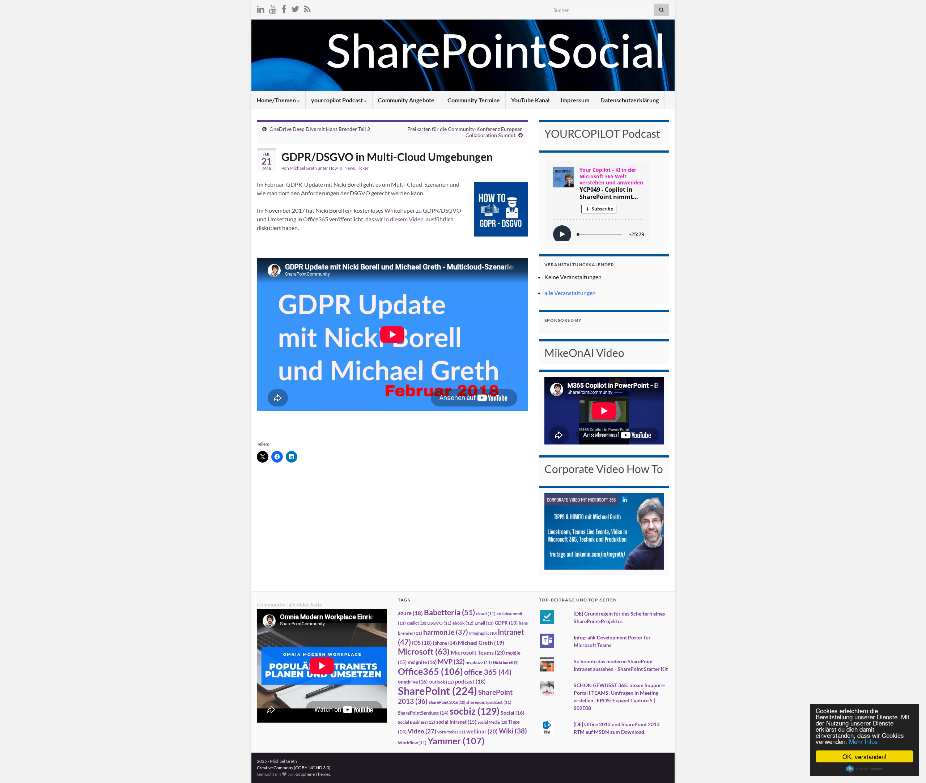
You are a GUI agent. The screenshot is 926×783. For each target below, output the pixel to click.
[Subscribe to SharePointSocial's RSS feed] (307, 8)
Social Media (492, 722)
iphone (445, 643)
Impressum (575, 100)
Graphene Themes (313, 774)
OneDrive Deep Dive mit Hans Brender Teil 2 (319, 129)
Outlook (441, 682)
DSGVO (439, 623)
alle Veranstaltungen (570, 292)
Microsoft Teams (478, 652)
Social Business (416, 722)
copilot (416, 623)
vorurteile (451, 732)
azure (410, 613)
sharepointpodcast (488, 702)
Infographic (483, 633)
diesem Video (407, 219)
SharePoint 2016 (447, 702)
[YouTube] (273, 8)
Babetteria (449, 612)
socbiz (475, 711)
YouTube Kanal (530, 100)
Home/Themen (277, 100)
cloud (486, 613)
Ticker (363, 168)
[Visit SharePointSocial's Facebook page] (283, 8)
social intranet (456, 722)
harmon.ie (445, 632)
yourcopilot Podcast (337, 100)
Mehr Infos (863, 741)
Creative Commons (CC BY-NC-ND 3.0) (294, 767)
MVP (451, 661)
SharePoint (437, 690)
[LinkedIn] (260, 8)
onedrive (413, 681)
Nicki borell (505, 662)
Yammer (456, 740)
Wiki (513, 731)
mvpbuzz (479, 662)
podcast (470, 681)
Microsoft (424, 651)
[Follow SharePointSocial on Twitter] (295, 8)
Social (512, 713)
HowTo (336, 168)
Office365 (430, 671)
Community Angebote (406, 100)
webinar (482, 731)
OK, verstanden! (864, 756)
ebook (463, 623)
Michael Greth (303, 168)
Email (484, 623)
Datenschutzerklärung (629, 100)
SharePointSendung (423, 713)
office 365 (487, 672)
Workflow (412, 742)
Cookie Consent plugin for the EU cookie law (864, 769)
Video (422, 731)
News (349, 168)
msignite (422, 662)
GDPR (506, 623)
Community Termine (473, 100)
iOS (422, 643)
